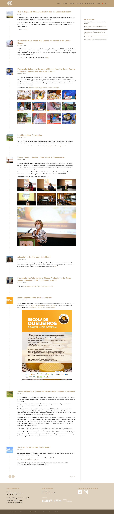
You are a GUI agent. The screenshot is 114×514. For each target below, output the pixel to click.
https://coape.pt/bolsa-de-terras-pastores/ (54, 146)
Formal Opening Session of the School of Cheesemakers (41, 157)
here (27, 29)
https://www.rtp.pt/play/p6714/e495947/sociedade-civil (38, 286)
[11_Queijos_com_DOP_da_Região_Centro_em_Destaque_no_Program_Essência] (10, 14)
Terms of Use (46, 491)
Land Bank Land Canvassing (29, 135)
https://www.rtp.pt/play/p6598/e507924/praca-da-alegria (44, 87)
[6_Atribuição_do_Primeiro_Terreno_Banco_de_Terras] (10, 259)
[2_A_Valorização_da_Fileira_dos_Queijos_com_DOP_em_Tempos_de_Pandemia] (10, 394)
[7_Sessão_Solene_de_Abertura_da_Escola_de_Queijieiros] (10, 160)
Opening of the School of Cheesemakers (34, 297)
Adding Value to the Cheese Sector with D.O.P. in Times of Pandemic (46, 391)
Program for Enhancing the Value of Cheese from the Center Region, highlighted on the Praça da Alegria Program (46, 70)
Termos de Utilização (54, 511)
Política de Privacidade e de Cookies (38, 511)
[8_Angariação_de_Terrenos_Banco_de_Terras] (10, 137)
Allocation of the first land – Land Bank (33, 257)
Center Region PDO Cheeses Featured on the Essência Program (44, 11)
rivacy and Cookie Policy (49, 493)
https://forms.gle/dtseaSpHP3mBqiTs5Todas (43, 305)
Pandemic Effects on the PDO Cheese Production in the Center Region (43, 41)
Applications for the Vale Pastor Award (33, 447)
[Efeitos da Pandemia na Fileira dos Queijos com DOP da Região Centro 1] (10, 43)
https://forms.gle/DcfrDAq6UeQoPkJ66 (27, 460)
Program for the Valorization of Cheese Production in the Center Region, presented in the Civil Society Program (44, 279)
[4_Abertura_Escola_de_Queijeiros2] (10, 300)
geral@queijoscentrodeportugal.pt (19, 498)
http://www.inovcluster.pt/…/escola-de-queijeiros (42, 307)
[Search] (105, 3)
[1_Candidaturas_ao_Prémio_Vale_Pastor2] (10, 450)
